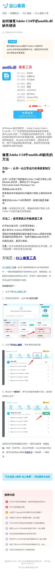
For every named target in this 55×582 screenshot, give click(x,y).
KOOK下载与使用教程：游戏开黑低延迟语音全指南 (28, 502)
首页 (4, 13)
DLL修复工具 (26, 258)
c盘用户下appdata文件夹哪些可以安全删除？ (25, 512)
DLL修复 (27, 13)
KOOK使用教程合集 (17, 507)
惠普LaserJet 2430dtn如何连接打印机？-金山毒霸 (27, 528)
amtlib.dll (9, 67)
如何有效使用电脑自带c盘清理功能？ (23, 534)
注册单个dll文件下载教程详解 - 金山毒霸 (24, 518)
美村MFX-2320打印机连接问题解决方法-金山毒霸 (28, 539)
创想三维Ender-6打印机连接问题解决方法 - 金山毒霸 (28, 544)
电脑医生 (14, 13)
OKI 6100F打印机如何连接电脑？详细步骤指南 (26, 523)
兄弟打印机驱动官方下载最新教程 (22, 550)
